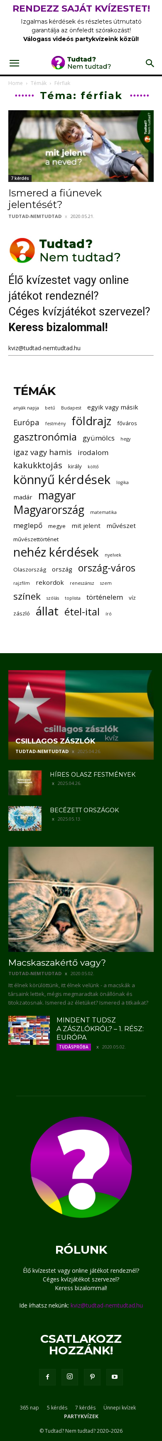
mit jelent (86, 525)
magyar (57, 495)
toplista (73, 598)
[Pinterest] (92, 1377)
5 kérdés (57, 1407)
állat (47, 611)
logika (122, 482)
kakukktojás (37, 465)
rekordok (50, 582)
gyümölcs (99, 438)
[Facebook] (47, 1377)
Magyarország (48, 510)
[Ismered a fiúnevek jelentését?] (81, 146)
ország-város (106, 568)
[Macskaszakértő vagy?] (81, 899)
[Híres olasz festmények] (25, 782)
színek (27, 596)
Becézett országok (84, 810)
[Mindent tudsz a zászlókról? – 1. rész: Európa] (29, 1030)
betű (50, 408)
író (109, 614)
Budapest (71, 408)
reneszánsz (82, 583)
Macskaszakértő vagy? (57, 962)
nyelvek (113, 555)
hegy (125, 439)
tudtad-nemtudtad (34, 216)
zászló (21, 613)
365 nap (29, 1407)
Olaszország (29, 569)
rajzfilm (21, 583)
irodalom (93, 452)
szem (106, 583)
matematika (103, 512)
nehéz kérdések (56, 552)
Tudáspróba (73, 1047)
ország (62, 569)
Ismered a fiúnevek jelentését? (55, 199)
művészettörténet (36, 539)
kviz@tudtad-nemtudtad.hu (44, 348)
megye (57, 526)
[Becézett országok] (25, 818)
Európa (26, 422)
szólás (53, 598)
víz (132, 597)
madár (22, 497)
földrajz (91, 421)
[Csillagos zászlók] (81, 715)
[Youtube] (114, 1377)
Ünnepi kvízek (119, 1407)
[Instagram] (69, 1377)
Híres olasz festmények (92, 774)
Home (15, 83)
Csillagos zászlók (55, 741)
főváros (127, 423)
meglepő (27, 525)
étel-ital (82, 611)
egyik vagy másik (112, 407)
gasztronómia (45, 436)
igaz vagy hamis (42, 452)
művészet (121, 525)
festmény (55, 423)
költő (93, 467)
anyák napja (26, 408)
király (75, 466)
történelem (104, 597)
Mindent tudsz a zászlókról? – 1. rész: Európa (100, 1028)
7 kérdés (20, 178)
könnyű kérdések (61, 479)
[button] (14, 63)
